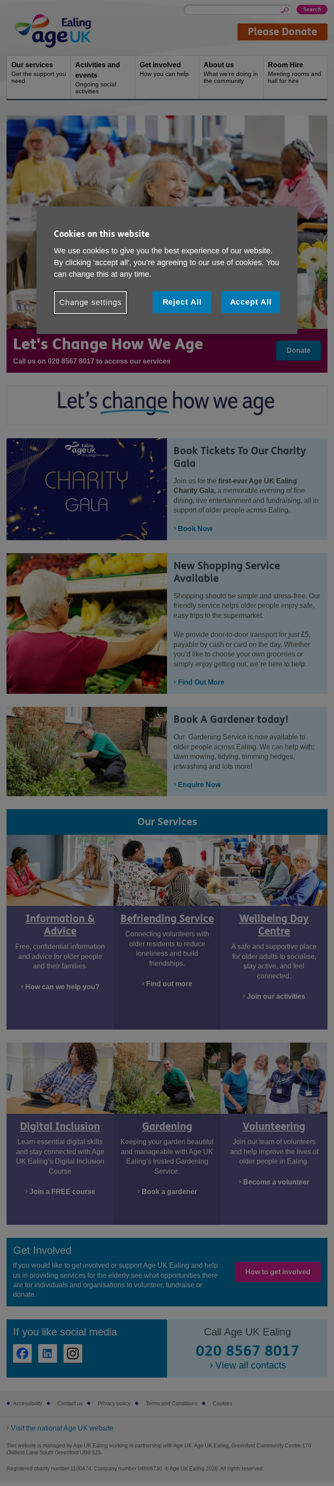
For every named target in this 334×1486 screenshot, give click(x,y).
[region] (167, 270)
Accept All (251, 301)
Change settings (90, 302)
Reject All (182, 301)
